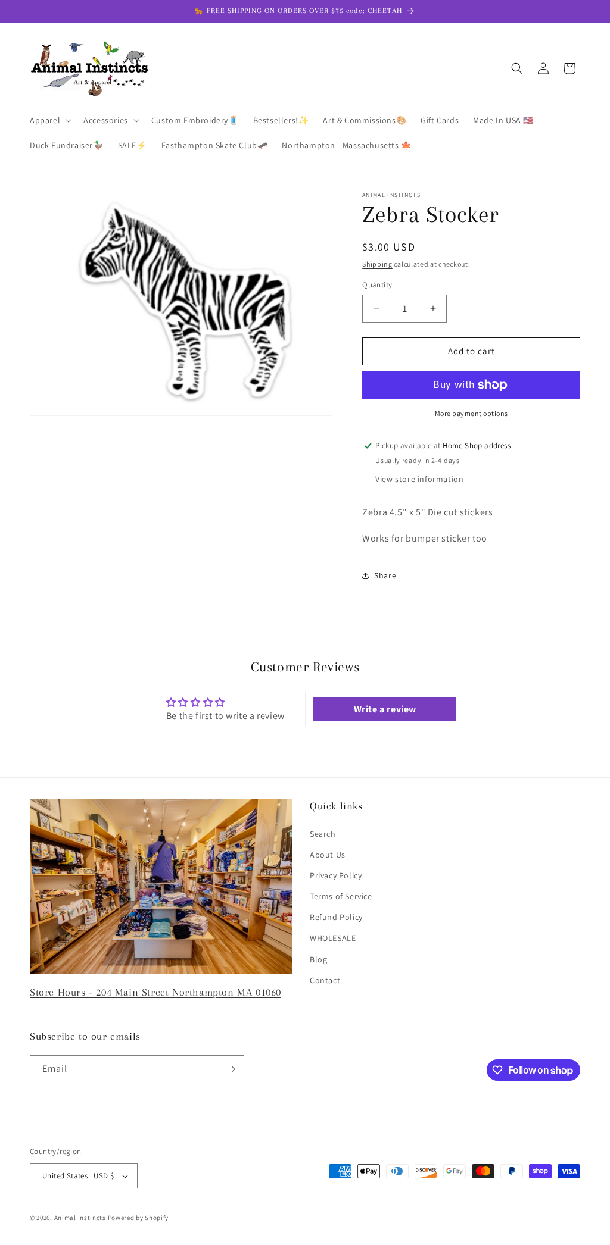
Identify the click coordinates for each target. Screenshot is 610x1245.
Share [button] (385, 575)
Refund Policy (336, 917)
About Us (328, 854)
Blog (318, 959)
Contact (325, 980)
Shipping (377, 263)
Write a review (385, 709)
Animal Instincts (80, 1217)
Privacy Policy (336, 875)
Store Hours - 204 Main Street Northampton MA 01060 (155, 992)
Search (323, 833)
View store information (419, 479)
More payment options (471, 413)
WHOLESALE (333, 938)
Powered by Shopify (138, 1217)
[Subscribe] (230, 1069)
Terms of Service (341, 896)
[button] (49, 120)
